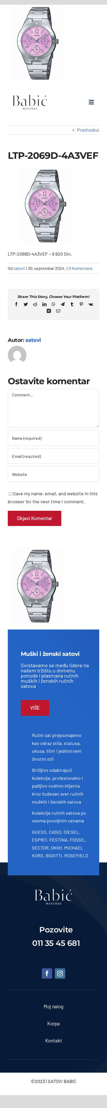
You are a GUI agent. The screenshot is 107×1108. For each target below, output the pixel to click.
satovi (19, 268)
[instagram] (60, 973)
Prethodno (88, 130)
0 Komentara (80, 268)
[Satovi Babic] (29, 95)
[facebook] (47, 973)
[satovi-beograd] (53, 891)
